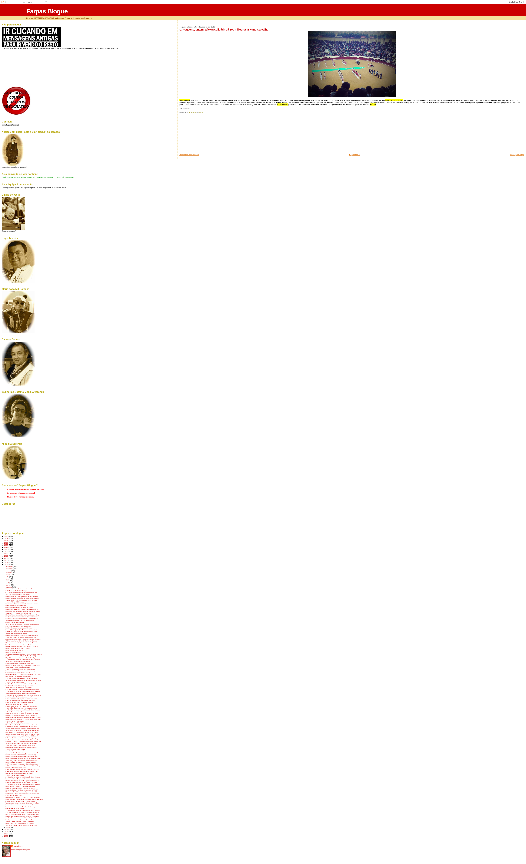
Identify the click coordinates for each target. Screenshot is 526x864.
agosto (8, 575)
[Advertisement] (200, 134)
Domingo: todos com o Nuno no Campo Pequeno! (21, 782)
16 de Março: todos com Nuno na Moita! (18, 661)
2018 (6, 554)
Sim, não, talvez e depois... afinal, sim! (17, 594)
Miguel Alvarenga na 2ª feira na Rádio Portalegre (20, 658)
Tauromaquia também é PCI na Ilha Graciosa (19, 620)
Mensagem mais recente (189, 155)
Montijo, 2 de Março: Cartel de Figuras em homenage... (22, 780)
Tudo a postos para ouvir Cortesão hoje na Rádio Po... (22, 730)
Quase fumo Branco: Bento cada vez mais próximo (21, 604)
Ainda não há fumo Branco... (14, 650)
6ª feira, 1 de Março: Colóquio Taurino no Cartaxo (21, 641)
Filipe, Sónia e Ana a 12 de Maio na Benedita (19, 823)
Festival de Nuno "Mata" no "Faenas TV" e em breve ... (23, 665)
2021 (6, 547)
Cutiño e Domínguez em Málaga (15, 605)
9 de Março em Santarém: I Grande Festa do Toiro (21, 592)
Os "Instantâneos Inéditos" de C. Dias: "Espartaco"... (22, 740)
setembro (9, 573)
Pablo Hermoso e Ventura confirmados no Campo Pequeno (24, 799)
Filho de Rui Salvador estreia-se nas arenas (19, 773)
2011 (6, 832)
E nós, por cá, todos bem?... (14, 795)
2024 (6, 541)
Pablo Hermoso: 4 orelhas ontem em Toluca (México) (22, 769)
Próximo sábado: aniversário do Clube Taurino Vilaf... (22, 598)
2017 (6, 556)
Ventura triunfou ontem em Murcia (16, 633)
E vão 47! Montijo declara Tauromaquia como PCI (21, 630)
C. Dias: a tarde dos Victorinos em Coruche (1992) (21, 600)
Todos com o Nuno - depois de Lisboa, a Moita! (20, 745)
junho (8, 579)
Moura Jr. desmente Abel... (13, 652)
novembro (9, 569)
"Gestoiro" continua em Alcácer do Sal (17, 672)
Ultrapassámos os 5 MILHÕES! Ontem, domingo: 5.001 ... (23, 654)
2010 (6, 834)
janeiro (8, 827)
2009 (6, 836)
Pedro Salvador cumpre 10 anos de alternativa (20, 786)
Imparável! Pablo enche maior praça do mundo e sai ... (22, 734)
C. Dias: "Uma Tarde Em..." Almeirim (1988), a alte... (21, 706)
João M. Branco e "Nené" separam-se (17, 723)
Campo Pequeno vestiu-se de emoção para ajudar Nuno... (24, 719)
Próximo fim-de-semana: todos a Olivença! (18, 628)
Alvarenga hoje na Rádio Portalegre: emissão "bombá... (23, 639)
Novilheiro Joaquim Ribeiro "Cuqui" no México (19, 685)
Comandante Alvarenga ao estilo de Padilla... (19, 607)
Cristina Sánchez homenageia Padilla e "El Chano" (21, 736)
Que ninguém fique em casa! (14, 751)
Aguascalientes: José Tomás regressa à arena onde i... (22, 753)
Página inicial (354, 155)
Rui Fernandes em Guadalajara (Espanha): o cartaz (21, 764)
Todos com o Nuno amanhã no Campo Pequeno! (21, 760)
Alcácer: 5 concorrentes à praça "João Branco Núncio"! (22, 728)
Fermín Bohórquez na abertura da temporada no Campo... (24, 674)
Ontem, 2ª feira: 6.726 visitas (14, 622)
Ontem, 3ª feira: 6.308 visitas (14, 602)
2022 (6, 545)
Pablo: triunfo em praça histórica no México (19, 702)
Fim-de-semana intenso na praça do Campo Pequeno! (22, 797)
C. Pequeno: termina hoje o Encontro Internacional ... (22, 771)
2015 (6, 560)
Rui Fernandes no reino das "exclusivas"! (18, 626)
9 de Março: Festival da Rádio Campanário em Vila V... (22, 812)
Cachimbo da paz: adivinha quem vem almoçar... (20, 693)
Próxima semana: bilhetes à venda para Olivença (21, 754)
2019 (6, 552)
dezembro (9, 567)
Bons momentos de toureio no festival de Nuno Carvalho (23, 717)
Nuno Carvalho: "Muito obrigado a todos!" (18, 697)
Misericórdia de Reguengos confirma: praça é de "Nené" (23, 758)
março (8, 585)
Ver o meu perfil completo (20, 850)
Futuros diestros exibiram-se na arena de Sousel (20, 805)
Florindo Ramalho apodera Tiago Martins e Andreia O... (22, 646)
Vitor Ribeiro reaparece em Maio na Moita (18, 645)
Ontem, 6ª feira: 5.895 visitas (14, 775)
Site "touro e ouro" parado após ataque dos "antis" (21, 825)
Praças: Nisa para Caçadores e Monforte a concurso (22, 816)
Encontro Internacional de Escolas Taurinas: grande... (22, 807)
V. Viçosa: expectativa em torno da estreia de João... (22, 803)
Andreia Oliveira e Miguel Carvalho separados (19, 821)
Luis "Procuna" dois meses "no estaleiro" (18, 676)
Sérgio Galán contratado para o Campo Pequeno (21, 698)
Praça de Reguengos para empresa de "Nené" (20, 788)
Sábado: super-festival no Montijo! (16, 591)
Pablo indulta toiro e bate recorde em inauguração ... (22, 738)
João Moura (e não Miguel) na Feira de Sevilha (20, 801)
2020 (6, 549)
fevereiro (9, 587)
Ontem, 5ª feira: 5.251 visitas (14, 808)
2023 (6, 543)
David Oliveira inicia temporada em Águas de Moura (21, 618)
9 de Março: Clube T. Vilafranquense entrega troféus (22, 689)
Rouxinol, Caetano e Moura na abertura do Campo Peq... (23, 741)
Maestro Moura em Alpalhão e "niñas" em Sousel (20, 643)
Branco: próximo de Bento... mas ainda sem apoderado (23, 671)
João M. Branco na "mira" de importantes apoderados (22, 712)
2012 (6, 829)
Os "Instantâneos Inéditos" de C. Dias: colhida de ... (22, 617)
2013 (6, 565)
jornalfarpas (18, 846)
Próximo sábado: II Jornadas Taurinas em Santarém (21, 596)
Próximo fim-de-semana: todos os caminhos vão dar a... (23, 635)
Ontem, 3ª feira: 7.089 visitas (14, 721)
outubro (8, 571)
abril (7, 583)
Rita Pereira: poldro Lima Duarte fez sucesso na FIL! (22, 793)
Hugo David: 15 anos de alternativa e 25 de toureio (21, 732)
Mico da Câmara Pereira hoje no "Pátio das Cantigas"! (22, 814)
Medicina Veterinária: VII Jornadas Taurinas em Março (22, 615)
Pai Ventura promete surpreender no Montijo (19, 663)
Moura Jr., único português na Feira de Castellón (20, 762)
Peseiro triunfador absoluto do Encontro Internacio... (22, 756)
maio (7, 581)
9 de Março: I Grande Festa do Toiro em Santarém (21, 678)
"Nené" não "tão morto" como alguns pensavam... (21, 708)
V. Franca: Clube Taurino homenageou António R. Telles (23, 680)
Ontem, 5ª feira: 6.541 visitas (14, 682)
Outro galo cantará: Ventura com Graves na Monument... (23, 695)
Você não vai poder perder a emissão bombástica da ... (23, 624)
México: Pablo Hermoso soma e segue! (17, 648)
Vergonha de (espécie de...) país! (16, 704)
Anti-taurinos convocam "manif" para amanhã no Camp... (23, 766)
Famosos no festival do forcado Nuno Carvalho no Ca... (23, 715)
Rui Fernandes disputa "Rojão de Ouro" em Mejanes (22, 656)
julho (7, 577)
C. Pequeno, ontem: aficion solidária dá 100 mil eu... (22, 726)
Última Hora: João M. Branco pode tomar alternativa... (22, 725)
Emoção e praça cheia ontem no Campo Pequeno (21, 747)
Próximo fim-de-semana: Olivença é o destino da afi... (22, 609)
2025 (6, 539)
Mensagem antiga (517, 155)
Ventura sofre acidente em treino (15, 767)
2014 (6, 562)
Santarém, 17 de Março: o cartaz (15, 779)
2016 (6, 558)
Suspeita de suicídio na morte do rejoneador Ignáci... (22, 713)
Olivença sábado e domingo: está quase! (18, 589)
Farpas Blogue (47, 11)
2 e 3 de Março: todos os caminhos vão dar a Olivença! (23, 659)
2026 (6, 536)
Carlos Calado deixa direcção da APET (17, 667)
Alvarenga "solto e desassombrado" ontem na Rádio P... (23, 611)
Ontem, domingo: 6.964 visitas (15, 749)
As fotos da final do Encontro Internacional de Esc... (22, 743)
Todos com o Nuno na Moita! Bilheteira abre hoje (20, 637)
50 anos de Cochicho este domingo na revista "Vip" (21, 792)
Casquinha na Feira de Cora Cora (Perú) (18, 613)
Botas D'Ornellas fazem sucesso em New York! (20, 700)
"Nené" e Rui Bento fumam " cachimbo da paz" (20, 669)
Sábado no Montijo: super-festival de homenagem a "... (23, 631)
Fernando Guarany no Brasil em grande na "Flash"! (21, 790)
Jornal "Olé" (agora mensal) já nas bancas (18, 687)
